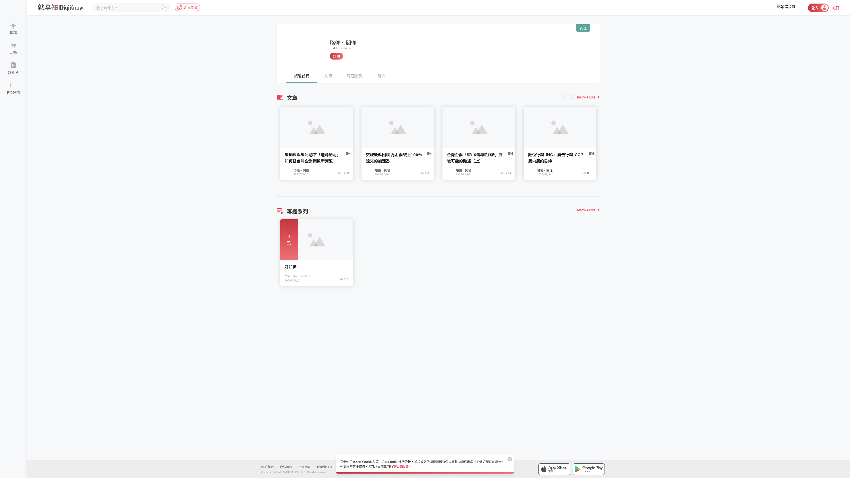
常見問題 (304, 467)
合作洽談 (286, 467)
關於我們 (267, 467)
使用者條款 (324, 467)
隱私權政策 (400, 466)
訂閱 (336, 56)
